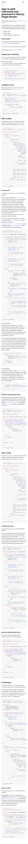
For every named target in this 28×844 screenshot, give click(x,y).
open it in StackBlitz (17, 50)
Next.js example (5, 43)
